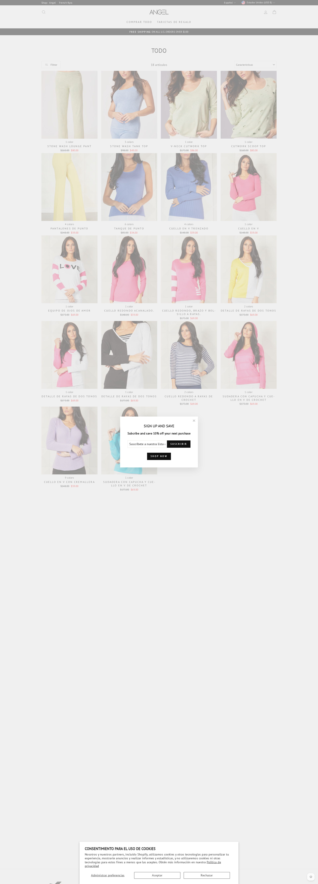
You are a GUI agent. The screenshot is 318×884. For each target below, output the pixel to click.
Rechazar (207, 875)
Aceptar (157, 875)
